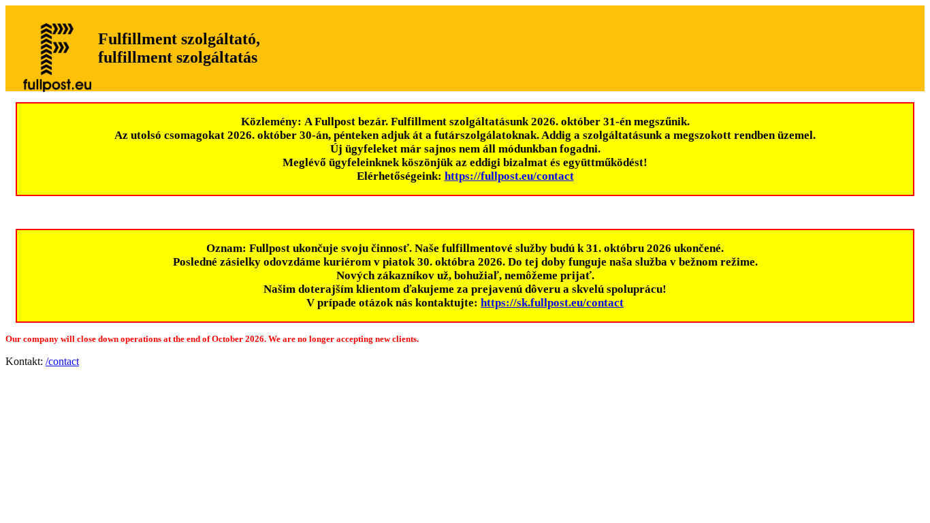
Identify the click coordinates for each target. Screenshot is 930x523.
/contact (62, 361)
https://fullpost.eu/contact (509, 176)
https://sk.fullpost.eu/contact (552, 302)
